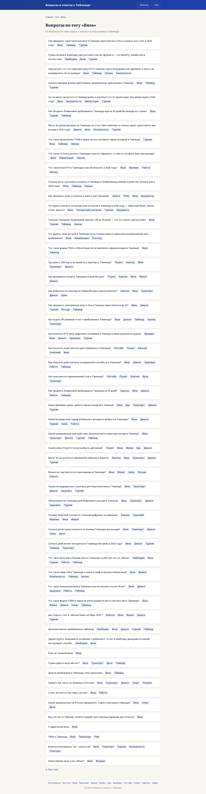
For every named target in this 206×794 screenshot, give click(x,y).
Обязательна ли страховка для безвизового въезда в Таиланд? (83, 500)
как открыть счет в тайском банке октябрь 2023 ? (75, 615)
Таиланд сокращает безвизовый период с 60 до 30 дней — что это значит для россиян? (97, 219)
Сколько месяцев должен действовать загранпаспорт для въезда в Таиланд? (91, 82)
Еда (128, 405)
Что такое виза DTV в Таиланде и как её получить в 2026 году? (82, 167)
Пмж (96, 736)
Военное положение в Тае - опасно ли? (69, 746)
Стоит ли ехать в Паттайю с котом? (68, 692)
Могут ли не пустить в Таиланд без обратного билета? (78, 457)
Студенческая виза (58, 726)
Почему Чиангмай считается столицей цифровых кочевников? (83, 515)
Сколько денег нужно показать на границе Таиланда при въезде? (84, 529)
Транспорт (56, 266)
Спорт (135, 682)
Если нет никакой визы (60, 653)
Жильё (143, 276)
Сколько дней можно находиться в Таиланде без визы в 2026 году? (85, 543)
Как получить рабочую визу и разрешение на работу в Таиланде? (84, 362)
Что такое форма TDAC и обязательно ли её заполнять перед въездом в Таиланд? (93, 248)
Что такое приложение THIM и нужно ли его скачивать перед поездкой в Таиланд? (94, 139)
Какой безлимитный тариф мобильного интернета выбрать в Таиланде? (88, 419)
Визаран (100, 760)
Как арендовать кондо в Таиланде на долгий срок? (76, 276)
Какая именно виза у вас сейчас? (66, 760)
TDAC (126, 195)
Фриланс (134, 167)
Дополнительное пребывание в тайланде (71, 629)
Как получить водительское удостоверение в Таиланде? (79, 348)
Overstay (97, 238)
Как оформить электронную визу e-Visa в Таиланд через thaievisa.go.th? (88, 305)
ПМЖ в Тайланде (57, 736)
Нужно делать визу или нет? (64, 663)
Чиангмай (55, 352)
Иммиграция (66, 157)
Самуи (155, 783)
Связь (64, 295)
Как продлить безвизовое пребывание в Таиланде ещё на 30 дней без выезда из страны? (97, 111)
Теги (156, 5)
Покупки (147, 682)
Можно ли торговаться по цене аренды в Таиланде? (77, 472)
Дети (62, 533)
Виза (60, 45)
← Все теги (52, 769)
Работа (146, 167)
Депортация (92, 101)
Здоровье (75, 338)
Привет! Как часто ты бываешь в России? (71, 682)
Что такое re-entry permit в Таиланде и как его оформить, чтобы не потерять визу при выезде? (101, 153)
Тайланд (71, 45)
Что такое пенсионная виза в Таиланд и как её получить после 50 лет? (87, 586)
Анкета (116, 195)
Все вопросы (54, 783)
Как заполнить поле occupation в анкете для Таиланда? (78, 195)
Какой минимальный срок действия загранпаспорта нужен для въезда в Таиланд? (93, 433)
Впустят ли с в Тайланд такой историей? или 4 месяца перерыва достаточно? (91, 717)
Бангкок (130, 262)
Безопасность (123, 73)
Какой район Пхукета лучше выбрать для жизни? (75, 447)
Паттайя (118, 348)
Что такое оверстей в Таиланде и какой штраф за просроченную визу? (87, 572)
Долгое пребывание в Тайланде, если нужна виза (75, 672)
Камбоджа (71, 59)
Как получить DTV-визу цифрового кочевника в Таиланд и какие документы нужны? (94, 333)
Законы (109, 73)
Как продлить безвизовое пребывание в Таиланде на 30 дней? (82, 390)
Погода (65, 309)
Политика (55, 751)
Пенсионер (85, 736)
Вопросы (144, 5)
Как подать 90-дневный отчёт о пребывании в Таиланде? (80, 319)
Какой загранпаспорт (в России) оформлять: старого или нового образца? (89, 702)
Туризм (83, 45)
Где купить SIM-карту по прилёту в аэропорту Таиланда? (80, 262)
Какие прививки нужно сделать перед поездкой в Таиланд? (81, 405)
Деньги (78, 129)
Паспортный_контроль (88, 209)
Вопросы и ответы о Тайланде (68, 5)
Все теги (66, 783)
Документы (147, 195)
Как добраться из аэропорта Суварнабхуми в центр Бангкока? (82, 290)
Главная (49, 17)
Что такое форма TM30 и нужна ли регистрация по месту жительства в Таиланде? (93, 600)
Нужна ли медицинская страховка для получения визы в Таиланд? (85, 486)
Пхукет (119, 262)
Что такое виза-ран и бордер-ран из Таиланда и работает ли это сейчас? (89, 557)
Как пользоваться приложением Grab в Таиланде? (76, 376)
